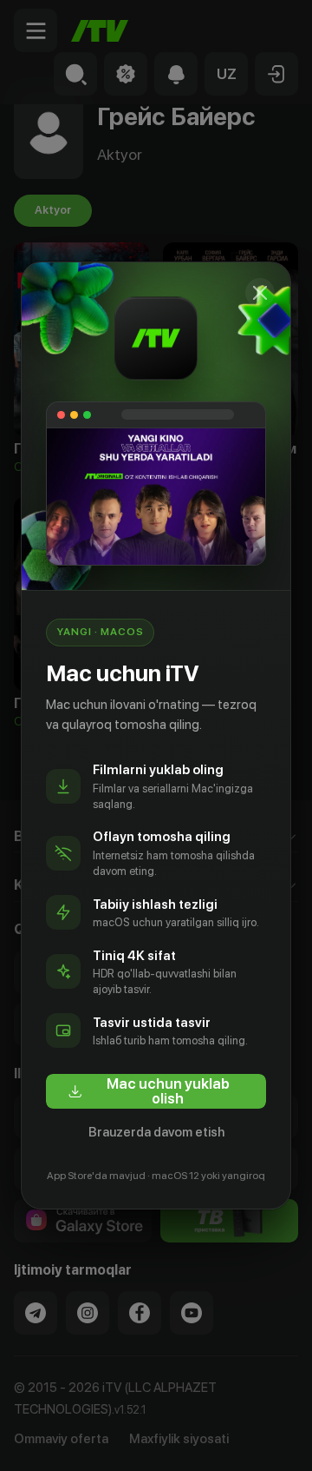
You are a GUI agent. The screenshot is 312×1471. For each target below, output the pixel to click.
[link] (156, 1091)
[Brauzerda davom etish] (260, 293)
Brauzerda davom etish (156, 1132)
